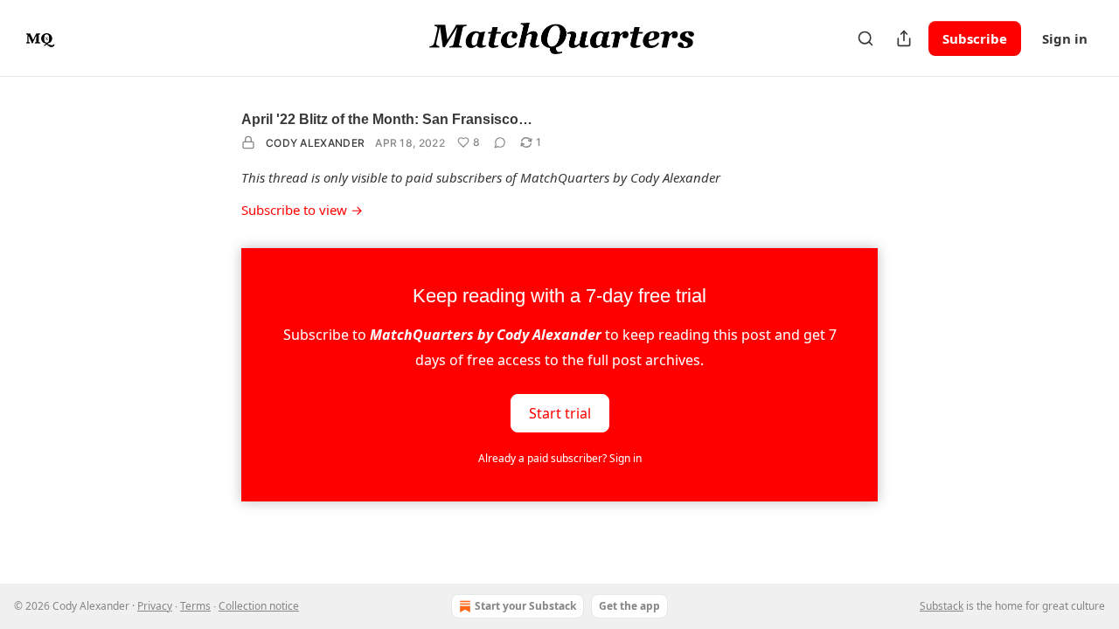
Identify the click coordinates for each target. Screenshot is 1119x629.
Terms (195, 605)
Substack (941, 605)
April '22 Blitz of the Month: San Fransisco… (386, 119)
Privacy (154, 605)
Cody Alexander (315, 142)
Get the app (629, 605)
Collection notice (259, 605)
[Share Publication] (903, 38)
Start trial (560, 412)
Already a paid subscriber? (560, 458)
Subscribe (974, 38)
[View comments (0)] (500, 142)
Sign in (1065, 38)
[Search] (865, 38)
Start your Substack (525, 605)
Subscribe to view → (302, 209)
